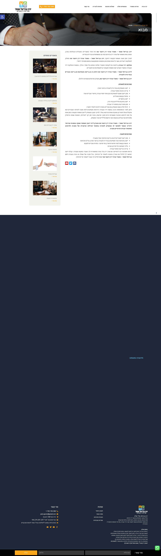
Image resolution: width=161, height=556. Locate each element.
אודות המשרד (134, 6)
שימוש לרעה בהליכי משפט (47, 100)
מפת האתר (99, 514)
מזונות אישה (52, 149)
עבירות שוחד (52, 174)
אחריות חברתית (98, 520)
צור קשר (86, 6)
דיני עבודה (137, 25)
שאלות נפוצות (109, 6)
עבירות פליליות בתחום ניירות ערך (45, 76)
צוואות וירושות (52, 198)
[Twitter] (50, 527)
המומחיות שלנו (122, 6)
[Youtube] (53, 527)
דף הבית (144, 6)
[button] (2, 16)
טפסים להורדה (97, 6)
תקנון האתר (99, 511)
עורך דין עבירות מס (50, 125)
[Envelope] (47, 527)
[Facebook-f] (156, 213)
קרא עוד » (54, 79)
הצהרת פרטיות (98, 517)
